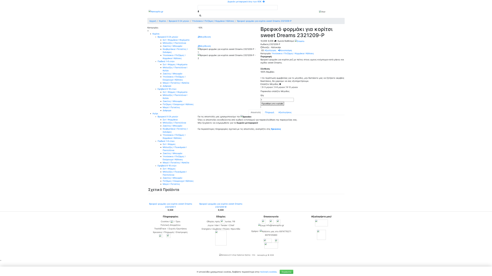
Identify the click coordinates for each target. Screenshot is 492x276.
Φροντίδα (235, 229)
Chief (231, 225)
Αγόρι (155, 113)
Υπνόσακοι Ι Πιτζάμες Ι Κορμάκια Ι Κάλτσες (293, 53)
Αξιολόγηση (270, 50)
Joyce (210, 225)
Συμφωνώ (286, 272)
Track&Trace (160, 228)
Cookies (165, 221)
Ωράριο (254, 231)
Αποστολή (256, 112)
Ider (217, 225)
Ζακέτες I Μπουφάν (172, 46)
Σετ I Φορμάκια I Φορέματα (176, 40)
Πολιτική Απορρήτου (171, 225)
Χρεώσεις (276, 129)
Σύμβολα (217, 229)
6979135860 (271, 235)
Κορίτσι (155, 33)
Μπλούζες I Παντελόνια (174, 43)
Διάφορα (167, 86)
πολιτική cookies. (268, 272)
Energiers (206, 229)
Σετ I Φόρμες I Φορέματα (175, 64)
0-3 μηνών (267, 87)
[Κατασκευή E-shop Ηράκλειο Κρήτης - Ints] (238, 255)
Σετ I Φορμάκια (170, 119)
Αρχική (152, 21)
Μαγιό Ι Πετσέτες (171, 107)
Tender (224, 225)
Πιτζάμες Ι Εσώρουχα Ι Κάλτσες (178, 104)
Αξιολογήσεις (285, 112)
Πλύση (226, 229)
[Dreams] (299, 41)
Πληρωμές (169, 232)
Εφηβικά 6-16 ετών (167, 89)
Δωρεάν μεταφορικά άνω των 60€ (245, 1)
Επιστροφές (182, 232)
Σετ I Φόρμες (169, 144)
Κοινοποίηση (286, 50)
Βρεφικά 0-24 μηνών (168, 37)
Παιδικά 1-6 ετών (166, 61)
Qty (262, 95)
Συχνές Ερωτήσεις (178, 228)
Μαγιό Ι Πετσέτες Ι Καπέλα (176, 83)
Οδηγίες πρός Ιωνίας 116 (221, 221)
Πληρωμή (269, 112)
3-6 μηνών (279, 87)
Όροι (178, 221)
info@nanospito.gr (275, 225)
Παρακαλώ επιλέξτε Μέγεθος (275, 91)
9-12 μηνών (292, 87)
